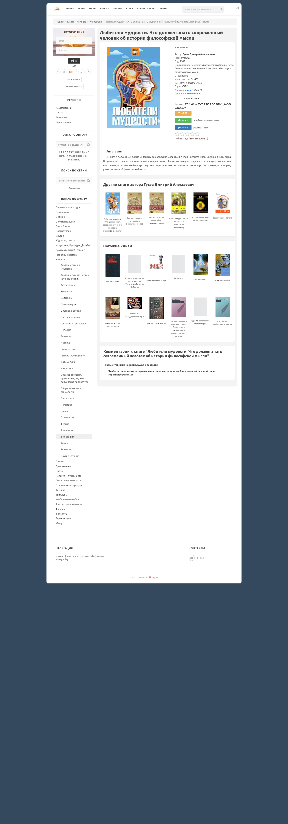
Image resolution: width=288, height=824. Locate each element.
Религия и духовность (69, 475)
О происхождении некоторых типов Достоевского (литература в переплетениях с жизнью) (178, 328)
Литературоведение (73, 355)
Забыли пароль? (74, 86)
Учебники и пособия (67, 499)
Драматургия (63, 231)
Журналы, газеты (66, 240)
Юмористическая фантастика (154, 599)
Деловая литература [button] (111, 17)
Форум (163, 8)
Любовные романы (66, 254)
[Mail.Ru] (64, 71)
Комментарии (64, 107)
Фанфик (60, 509)
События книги (191, 98)
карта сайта (89, 556)
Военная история (71, 310)
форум (68, 556)
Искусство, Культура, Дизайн (73, 245)
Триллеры (61, 494)
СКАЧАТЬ (184, 127)
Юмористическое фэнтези (152, 606)
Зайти (74, 60)
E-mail (200, 557)
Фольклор (61, 513)
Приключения (64, 466)
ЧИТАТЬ (184, 120)
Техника (60, 490)
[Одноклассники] (70, 71)
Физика (65, 424)
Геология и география (73, 323)
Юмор (59, 523)
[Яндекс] (76, 71)
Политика (66, 404)
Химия (64, 443)
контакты (77, 556)
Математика (68, 361)
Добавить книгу (146, 8)
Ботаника (66, 297)
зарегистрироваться (120, 374)
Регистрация (74, 79)
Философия (95, 21)
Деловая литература (148, 17)
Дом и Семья (63, 226)
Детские (61, 216)
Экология (66, 449)
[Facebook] (88, 71)
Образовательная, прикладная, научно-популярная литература (74, 378)
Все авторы (74, 159)
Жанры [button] (103, 8)
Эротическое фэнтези (150, 591)
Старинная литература (69, 485)
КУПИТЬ (184, 113)
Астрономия (68, 285)
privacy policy (62, 559)
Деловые (66, 329)
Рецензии (61, 117)
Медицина (67, 368)
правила (100, 556)
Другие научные (70, 456)
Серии (129, 8)
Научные (81, 21)
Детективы (62, 212)
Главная (69, 8)
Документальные (66, 221)
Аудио (92, 8)
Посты (59, 112)
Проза (59, 471)
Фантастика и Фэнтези (69, 504)
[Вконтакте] (58, 71)
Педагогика (67, 398)
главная (59, 556)
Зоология (66, 336)
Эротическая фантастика (152, 584)
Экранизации (63, 122)
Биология (66, 291)
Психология (67, 417)
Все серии (74, 188)
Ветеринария (68, 304)
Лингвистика (68, 349)
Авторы (118, 8)
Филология (67, 430)
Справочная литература (70, 480)
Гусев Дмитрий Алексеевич (198, 54)
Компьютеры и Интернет (70, 250)
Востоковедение (71, 317)
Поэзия (60, 461)
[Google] (82, 71)
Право (64, 411)
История (66, 342)
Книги (81, 8)
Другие (60, 235)
